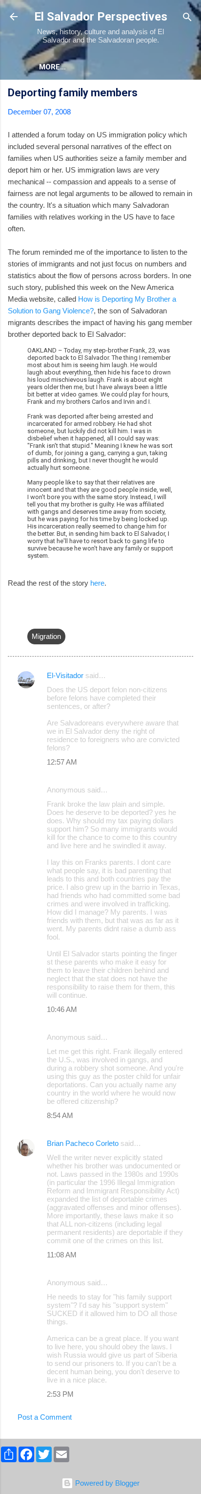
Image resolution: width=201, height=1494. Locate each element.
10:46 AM (62, 1009)
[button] (187, 94)
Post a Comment (45, 1417)
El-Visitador (65, 675)
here (97, 583)
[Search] (187, 18)
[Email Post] (33, 617)
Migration (46, 636)
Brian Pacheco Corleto (83, 1143)
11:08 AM (62, 1255)
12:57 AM (62, 762)
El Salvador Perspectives (100, 16)
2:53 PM (60, 1394)
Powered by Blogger (106, 1483)
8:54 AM (60, 1115)
